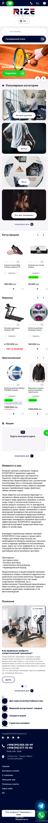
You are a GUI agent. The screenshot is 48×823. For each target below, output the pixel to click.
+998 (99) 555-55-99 (20, 744)
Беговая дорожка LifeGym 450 (9, 329)
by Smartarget (43, 821)
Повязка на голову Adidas (33, 266)
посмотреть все (22, 456)
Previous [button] (37, 234)
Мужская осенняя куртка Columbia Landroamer (33, 390)
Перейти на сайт (13, 73)
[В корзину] (19, 288)
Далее (8, 680)
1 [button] (22, 686)
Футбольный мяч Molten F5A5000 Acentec (11, 389)
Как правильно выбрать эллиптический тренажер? (17, 651)
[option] (12, 266)
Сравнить (9, 273)
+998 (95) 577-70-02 (19, 747)
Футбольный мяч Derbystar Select (32, 329)
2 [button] (26, 686)
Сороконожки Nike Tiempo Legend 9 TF (9, 266)
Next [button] (43, 234)
